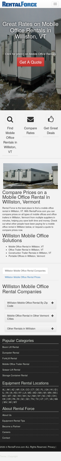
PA (14, 399)
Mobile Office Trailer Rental (15, 364)
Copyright (13, 456)
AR (17, 389)
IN (7, 392)
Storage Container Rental (15, 375)
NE (14, 395)
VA (51, 399)
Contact (6, 437)
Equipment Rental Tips (13, 420)
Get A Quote (31, 62)
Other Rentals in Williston (21, 328)
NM (34, 395)
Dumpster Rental (10, 352)
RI (18, 399)
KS (15, 392)
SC (22, 399)
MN (49, 392)
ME (29, 392)
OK (3, 399)
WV (5, 402)
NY (39, 395)
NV (19, 395)
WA (56, 399)
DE (37, 389)
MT (9, 395)
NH (24, 395)
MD (34, 392)
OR (9, 399)
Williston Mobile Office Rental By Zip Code (27, 304)
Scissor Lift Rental (11, 369)
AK (8, 389)
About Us (6, 415)
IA (11, 392)
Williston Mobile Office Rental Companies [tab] (25, 270)
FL (42, 389)
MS (54, 392)
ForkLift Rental (9, 358)
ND (49, 395)
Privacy (51, 446)
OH (54, 395)
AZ (13, 389)
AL (3, 389)
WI (10, 402)
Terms (3, 456)
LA (24, 392)
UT (41, 399)
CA (22, 389)
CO (27, 389)
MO (4, 395)
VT (46, 399)
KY (20, 392)
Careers (6, 432)
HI (51, 389)
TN (32, 399)
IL (3, 392)
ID (55, 389)
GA (46, 389)
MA (40, 392)
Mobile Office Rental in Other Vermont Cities (28, 317)
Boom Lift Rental (10, 347)
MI (44, 392)
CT (32, 389)
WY (15, 402)
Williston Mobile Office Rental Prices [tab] (22, 277)
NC (44, 395)
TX (37, 399)
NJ (29, 395)
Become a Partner (11, 426)
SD (27, 399)
